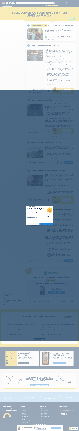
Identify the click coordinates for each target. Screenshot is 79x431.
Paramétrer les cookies (32, 224)
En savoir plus (37, 220)
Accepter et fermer (46, 224)
